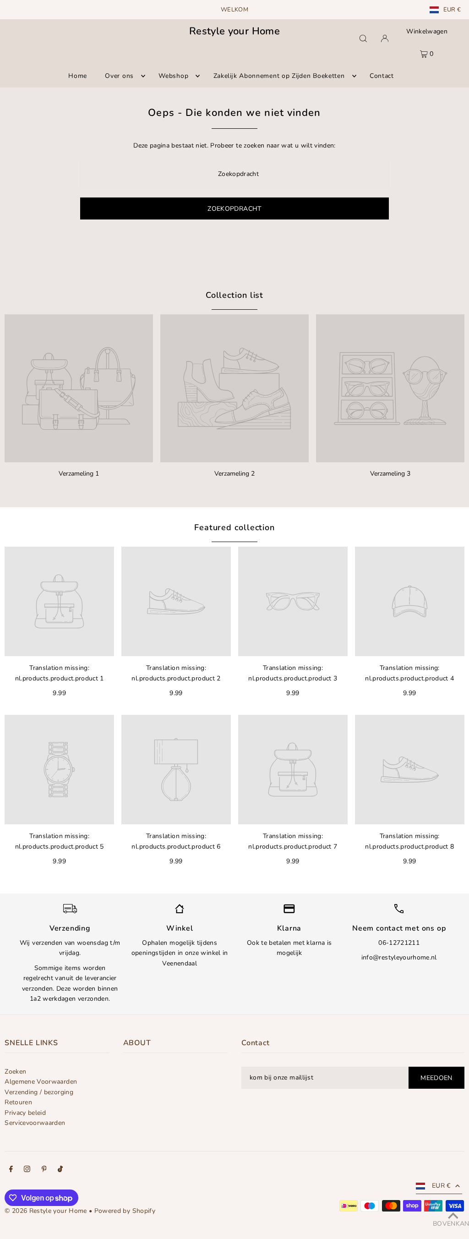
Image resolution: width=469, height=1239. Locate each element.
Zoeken (15, 1071)
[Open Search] (363, 38)
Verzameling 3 (390, 473)
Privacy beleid (25, 1112)
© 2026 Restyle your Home (46, 1210)
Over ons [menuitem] (119, 75)
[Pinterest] (44, 1170)
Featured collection (234, 527)
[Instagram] (27, 1170)
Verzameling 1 (79, 473)
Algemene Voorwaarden (41, 1081)
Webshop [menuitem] (173, 75)
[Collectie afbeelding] (79, 388)
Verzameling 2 (234, 473)
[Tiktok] (60, 1170)
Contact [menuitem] (382, 75)
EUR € (452, 9)
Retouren (18, 1102)
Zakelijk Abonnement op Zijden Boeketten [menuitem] (279, 75)
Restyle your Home (234, 31)
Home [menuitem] (77, 75)
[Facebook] (11, 1170)
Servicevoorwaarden (35, 1122)
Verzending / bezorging (39, 1092)
